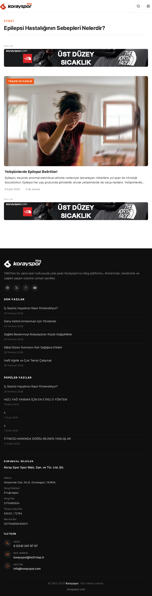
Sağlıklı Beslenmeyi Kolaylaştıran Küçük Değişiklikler (38, 334)
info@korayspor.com (27, 568)
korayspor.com (76, 589)
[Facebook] (7, 287)
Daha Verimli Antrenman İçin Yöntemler (30, 321)
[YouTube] (34, 287)
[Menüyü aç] (148, 6)
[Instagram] (25, 287)
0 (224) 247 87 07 (25, 545)
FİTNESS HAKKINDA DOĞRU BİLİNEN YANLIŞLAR (37, 439)
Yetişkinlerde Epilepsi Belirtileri (31, 172)
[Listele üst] (76, 58)
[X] (16, 287)
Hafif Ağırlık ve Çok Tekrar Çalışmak (28, 360)
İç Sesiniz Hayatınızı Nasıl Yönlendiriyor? (31, 308)
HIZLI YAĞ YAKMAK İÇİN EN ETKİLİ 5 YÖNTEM (35, 399)
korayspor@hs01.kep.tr (28, 557)
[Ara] (138, 6)
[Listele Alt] (76, 211)
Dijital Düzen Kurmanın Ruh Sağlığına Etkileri (33, 347)
